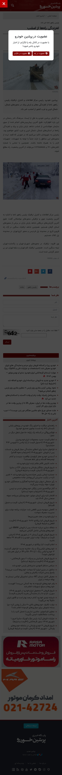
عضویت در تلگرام (21, 53)
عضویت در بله (39, 53)
